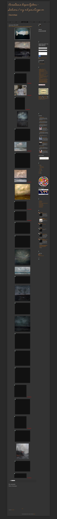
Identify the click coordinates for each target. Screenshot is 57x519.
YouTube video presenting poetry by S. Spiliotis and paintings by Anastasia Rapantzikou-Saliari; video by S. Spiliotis (43, 81)
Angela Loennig (41, 206)
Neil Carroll (40, 202)
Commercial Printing (41, 205)
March (40, 169)
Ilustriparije (40, 228)
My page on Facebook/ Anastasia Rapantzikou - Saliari (42, 74)
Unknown (40, 254)
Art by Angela (40, 223)
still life (46, 97)
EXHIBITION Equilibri (42, 117)
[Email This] (11, 480)
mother (42, 98)
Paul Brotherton (40, 201)
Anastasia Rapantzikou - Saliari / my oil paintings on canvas (26, 9)
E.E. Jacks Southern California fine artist (43, 203)
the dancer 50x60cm (44, 127)
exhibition (45, 98)
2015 (39, 171)
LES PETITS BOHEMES (41, 218)
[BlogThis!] (12, 480)
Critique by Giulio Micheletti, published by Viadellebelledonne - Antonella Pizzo (43, 79)
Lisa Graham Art (41, 212)
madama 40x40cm (44, 150)
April (40, 168)
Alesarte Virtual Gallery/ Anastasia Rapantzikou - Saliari (42, 70)
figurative (40, 96)
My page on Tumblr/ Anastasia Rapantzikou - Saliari (42, 69)
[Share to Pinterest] (14, 480)
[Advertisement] (23, 506)
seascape (45, 96)
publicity (42, 99)
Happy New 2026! (44, 213)
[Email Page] (10, 480)
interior (39, 98)
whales (44, 99)
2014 (39, 172)
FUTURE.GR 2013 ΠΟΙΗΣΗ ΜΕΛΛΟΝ (43, 245)
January (41, 170)
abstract (47, 98)
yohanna (40, 233)
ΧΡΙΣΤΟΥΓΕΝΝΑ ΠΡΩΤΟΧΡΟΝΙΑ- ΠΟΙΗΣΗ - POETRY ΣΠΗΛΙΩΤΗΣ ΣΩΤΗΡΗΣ (42, 246)
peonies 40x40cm (42, 166)
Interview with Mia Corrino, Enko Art (43, 82)
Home (22, 508)
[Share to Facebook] (13, 480)
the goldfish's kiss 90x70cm (42, 131)
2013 (39, 173)
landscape (40, 97)
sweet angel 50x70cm (44, 137)
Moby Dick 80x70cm (42, 167)
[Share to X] (13, 480)
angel (39, 99)
